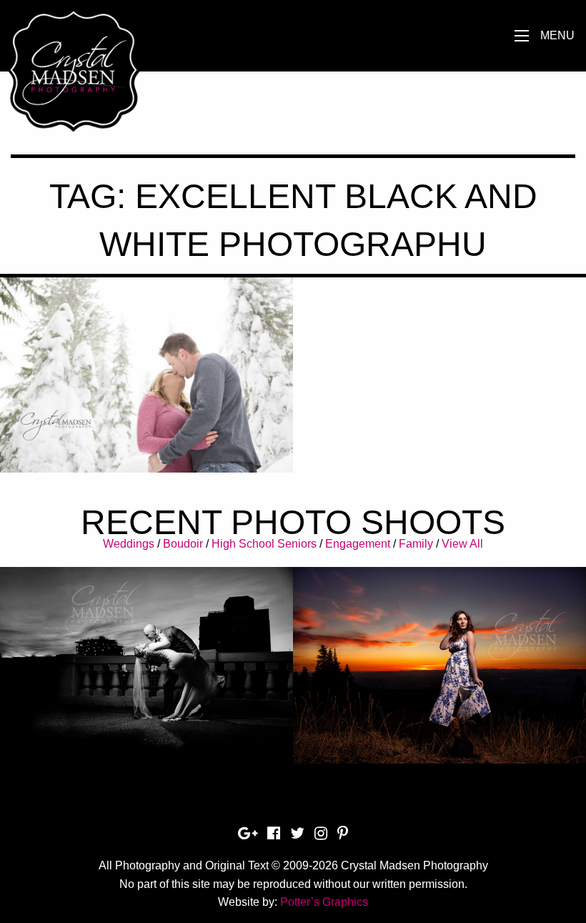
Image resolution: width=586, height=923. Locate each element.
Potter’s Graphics (324, 902)
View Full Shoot (147, 655)
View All (462, 544)
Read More (147, 419)
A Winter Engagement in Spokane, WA (146, 373)
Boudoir (183, 544)
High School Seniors (264, 544)
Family (416, 544)
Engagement (357, 544)
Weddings (128, 544)
